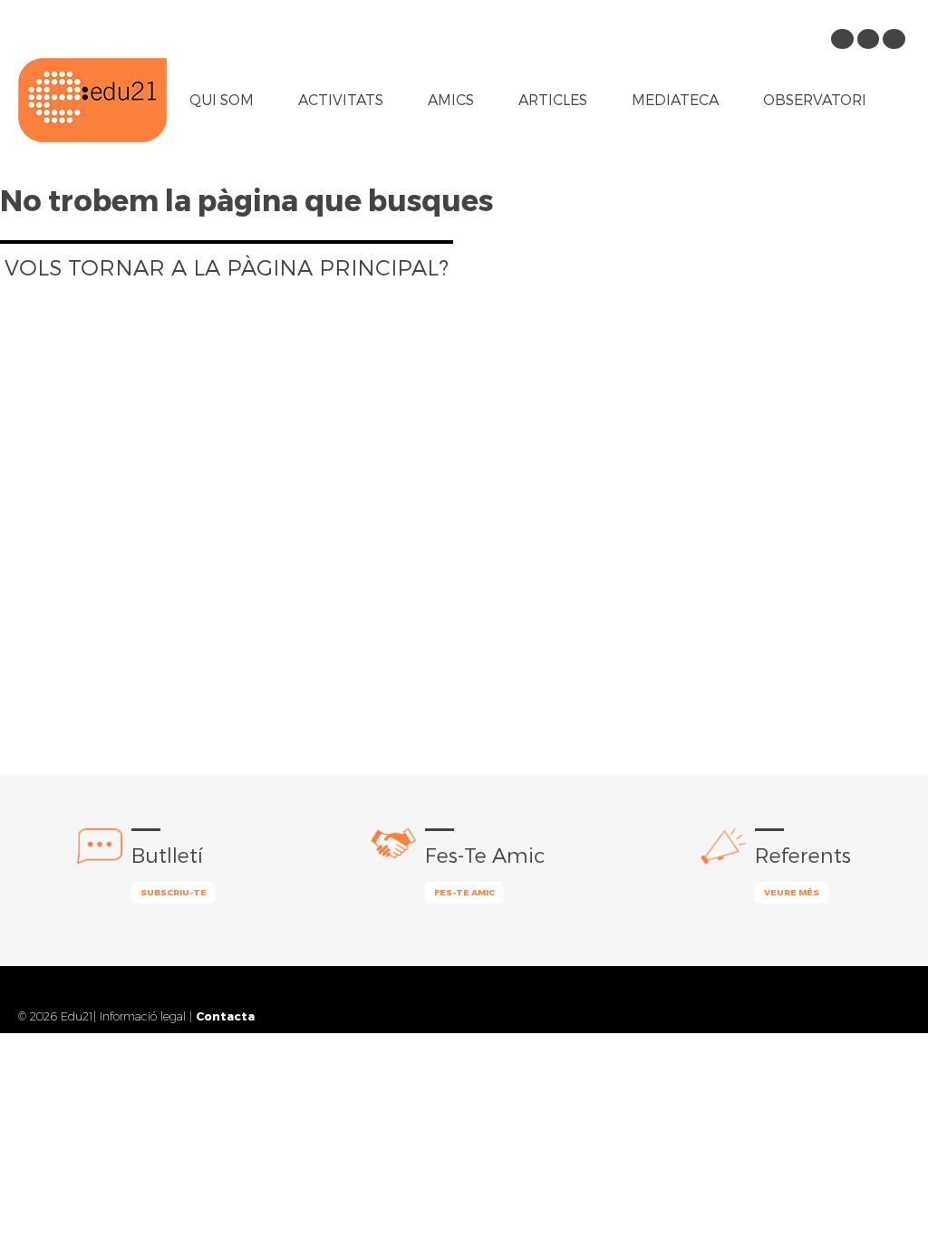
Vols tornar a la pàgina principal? (227, 267)
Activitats (340, 99)
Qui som (221, 99)
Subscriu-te (173, 891)
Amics (451, 99)
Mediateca (675, 99)
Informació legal (143, 1016)
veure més (791, 891)
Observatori (814, 99)
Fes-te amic (464, 891)
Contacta (225, 1015)
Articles (552, 99)
